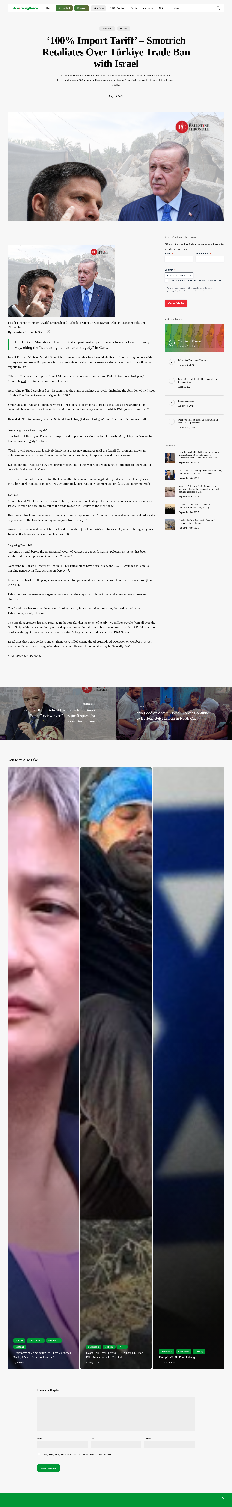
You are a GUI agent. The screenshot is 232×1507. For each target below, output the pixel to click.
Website (147, 1438)
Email (94, 1438)
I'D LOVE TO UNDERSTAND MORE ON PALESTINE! (196, 280)
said (23, 381)
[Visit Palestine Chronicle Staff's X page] (48, 332)
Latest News (107, 28)
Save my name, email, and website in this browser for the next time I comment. (76, 1454)
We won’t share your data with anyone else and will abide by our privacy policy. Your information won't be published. (191, 289)
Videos (122, 1347)
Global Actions (35, 1340)
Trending (124, 28)
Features (19, 1340)
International (54, 1340)
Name (40, 1438)
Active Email (203, 253)
